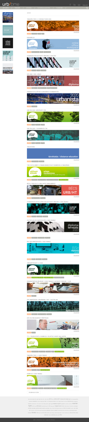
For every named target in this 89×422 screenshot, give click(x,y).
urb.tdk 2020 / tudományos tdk (37, 128)
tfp (39, 412)
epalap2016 (63, 403)
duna (42, 403)
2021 (70, 399)
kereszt (68, 406)
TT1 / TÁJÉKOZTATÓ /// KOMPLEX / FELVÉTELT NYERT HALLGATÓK (46, 336)
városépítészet (59, 277)
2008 (37, 399)
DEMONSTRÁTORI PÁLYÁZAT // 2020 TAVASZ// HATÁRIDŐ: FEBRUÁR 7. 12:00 (49, 281)
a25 (71, 399)
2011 (43, 399)
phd (38, 410)
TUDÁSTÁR (59, 8)
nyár (75, 408)
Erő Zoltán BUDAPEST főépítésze (37, 318)
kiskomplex (36, 52)
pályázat (48, 410)
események (42, 180)
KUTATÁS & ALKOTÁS (44, 8)
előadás (35, 180)
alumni (38, 401)
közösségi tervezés (58, 408)
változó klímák (64, 180)
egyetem (46, 403)
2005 (31, 399)
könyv (51, 408)
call (47, 401)
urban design (52, 412)
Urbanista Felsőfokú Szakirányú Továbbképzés (43, 92)
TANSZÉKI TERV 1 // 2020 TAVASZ (37, 355)
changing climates (38, 277)
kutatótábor (47, 408)
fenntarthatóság (44, 406)
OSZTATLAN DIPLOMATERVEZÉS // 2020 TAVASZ (41, 220)
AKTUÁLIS (6, 8)
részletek (76, 32)
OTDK (36, 410)
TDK (43, 124)
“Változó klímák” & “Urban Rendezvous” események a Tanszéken (48, 165)
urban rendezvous (53, 180)
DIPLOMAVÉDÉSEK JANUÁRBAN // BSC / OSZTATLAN (42, 299)
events (33, 406)
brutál (43, 401)
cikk (57, 401)
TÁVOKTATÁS (31, 147)
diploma (35, 88)
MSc (65, 408)
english (59, 403)
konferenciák (39, 408)
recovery (52, 410)
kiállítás (29, 408)
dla (37, 403)
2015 (53, 399)
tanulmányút (36, 198)
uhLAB (48, 412)
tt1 (53, 351)
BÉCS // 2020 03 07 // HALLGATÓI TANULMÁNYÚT (41, 183)
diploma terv (42, 88)
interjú (65, 406)
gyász (53, 406)
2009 (39, 399)
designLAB (75, 401)
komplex (42, 351)
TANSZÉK (17, 8)
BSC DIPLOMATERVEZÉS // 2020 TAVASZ (39, 241)
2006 (33, 399)
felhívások (35, 161)
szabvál (44, 70)
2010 (41, 399)
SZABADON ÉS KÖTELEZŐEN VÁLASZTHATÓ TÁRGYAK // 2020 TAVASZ (47, 202)
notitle (72, 408)
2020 (29, 34)
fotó (49, 406)
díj (44, 403)
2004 (29, 399)
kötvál (34, 70)
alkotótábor (35, 401)
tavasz (38, 124)
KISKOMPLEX (31, 37)
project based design (42, 410)
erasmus (66, 403)
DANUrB (69, 401)
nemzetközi (68, 408)
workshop (53, 414)
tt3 (43, 412)
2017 (58, 399)
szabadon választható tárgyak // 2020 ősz (41, 56)
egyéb (49, 403)
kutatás (43, 408)
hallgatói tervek (52, 88)
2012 (45, 399)
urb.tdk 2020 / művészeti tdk (36, 110)
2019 (64, 399)
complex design (60, 401)
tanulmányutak (71, 410)
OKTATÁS (29, 8)
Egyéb (52, 403)
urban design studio (50, 388)
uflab (45, 412)
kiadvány (72, 406)
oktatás (35, 34)
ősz (40, 34)
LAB (63, 408)
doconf (40, 403)
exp (35, 406)
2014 (50, 399)
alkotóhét (30, 401)
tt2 (43, 34)
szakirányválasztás (61, 410)
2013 (48, 399)
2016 (55, 399)
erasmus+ (70, 403)
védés (50, 414)
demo (34, 296)
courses (65, 401)
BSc (34, 259)
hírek (34, 332)
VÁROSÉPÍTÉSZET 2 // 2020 (35, 263)
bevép (41, 401)
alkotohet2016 (75, 399)
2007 (35, 399)
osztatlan (41, 238)
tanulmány (48, 52)
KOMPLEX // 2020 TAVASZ (34, 374)
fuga (51, 406)
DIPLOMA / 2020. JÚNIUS (34, 74)
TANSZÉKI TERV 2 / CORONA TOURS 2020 (39, 19)
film (48, 406)
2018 (61, 399)
